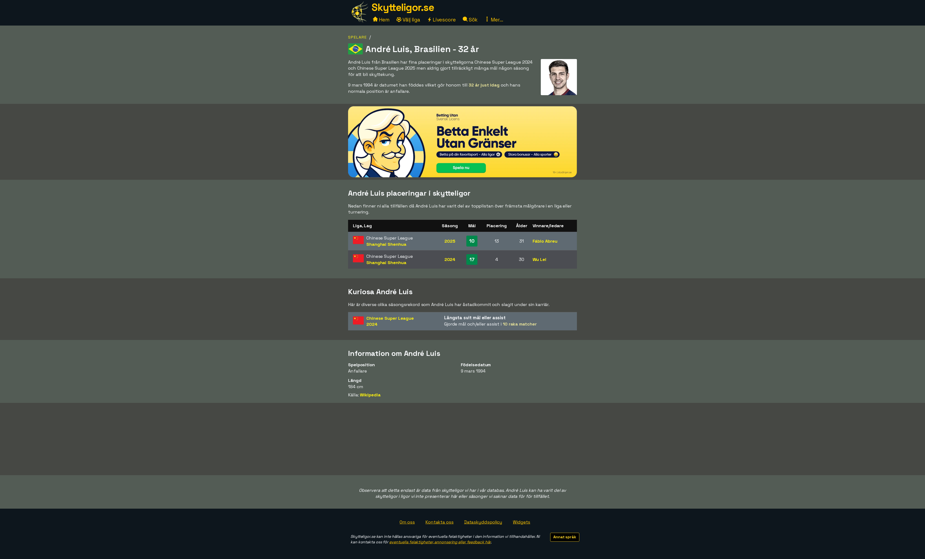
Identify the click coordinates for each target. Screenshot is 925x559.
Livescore (443, 19)
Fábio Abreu (545, 241)
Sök (473, 19)
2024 (450, 259)
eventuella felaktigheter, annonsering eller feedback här (440, 542)
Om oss (407, 522)
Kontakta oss (439, 522)
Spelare (357, 37)
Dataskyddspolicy (483, 522)
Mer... (496, 19)
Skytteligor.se (403, 7)
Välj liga (410, 19)
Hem (384, 19)
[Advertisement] (462, 439)
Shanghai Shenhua (386, 244)
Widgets (521, 522)
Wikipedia (370, 395)
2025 (449, 241)
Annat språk (564, 536)
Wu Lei (539, 259)
